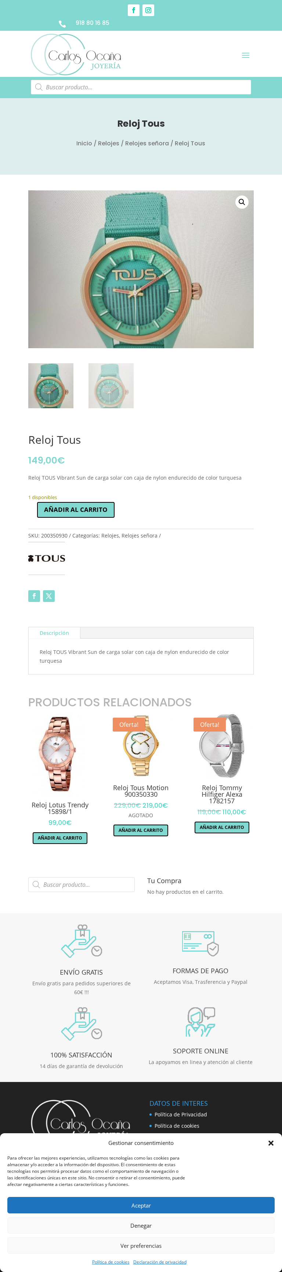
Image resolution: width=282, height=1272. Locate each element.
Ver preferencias (141, 1245)
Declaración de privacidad (160, 1262)
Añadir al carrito (76, 509)
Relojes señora (147, 143)
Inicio (84, 143)
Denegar (141, 1225)
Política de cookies (111, 1262)
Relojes (108, 143)
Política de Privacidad (181, 1114)
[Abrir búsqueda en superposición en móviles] (141, 87)
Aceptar (141, 1205)
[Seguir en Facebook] (134, 10)
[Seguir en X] (49, 596)
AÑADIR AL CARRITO (60, 838)
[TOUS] (46, 559)
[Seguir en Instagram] (148, 10)
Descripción (54, 632)
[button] (271, 1143)
